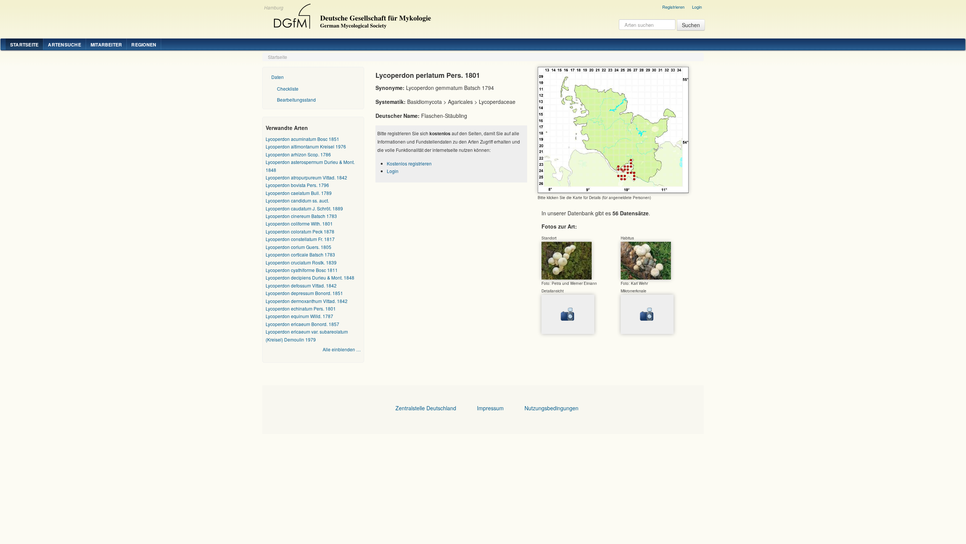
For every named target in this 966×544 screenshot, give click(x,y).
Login (697, 7)
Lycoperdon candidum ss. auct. (297, 200)
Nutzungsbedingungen (551, 408)
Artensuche (64, 44)
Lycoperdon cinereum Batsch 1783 (301, 216)
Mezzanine (351, 14)
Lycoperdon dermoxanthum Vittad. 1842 (307, 301)
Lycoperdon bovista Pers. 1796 (297, 185)
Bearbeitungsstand (296, 99)
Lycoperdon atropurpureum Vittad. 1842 (306, 177)
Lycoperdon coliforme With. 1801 (299, 223)
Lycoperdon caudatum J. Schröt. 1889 (304, 208)
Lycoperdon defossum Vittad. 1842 (301, 285)
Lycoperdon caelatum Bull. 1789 (299, 193)
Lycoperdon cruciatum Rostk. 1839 (301, 262)
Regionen (143, 44)
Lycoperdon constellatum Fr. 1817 (300, 239)
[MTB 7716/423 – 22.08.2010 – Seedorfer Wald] (566, 260)
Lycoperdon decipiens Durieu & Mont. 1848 (310, 277)
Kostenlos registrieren (409, 163)
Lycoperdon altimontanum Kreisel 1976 (306, 146)
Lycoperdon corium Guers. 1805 (298, 247)
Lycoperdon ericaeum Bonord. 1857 (302, 324)
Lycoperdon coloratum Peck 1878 (300, 231)
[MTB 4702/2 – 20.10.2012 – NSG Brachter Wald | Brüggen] (646, 260)
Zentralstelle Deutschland (425, 408)
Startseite (24, 44)
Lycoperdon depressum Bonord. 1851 (304, 293)
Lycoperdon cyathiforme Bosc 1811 (302, 270)
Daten (277, 77)
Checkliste (287, 88)
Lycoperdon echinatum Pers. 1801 (301, 308)
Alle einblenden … (342, 349)
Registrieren (673, 7)
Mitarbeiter (106, 44)
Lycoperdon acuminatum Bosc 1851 (302, 139)
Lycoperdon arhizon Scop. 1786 (298, 154)
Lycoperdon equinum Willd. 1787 (299, 316)
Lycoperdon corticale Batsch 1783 (300, 254)
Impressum (490, 408)
